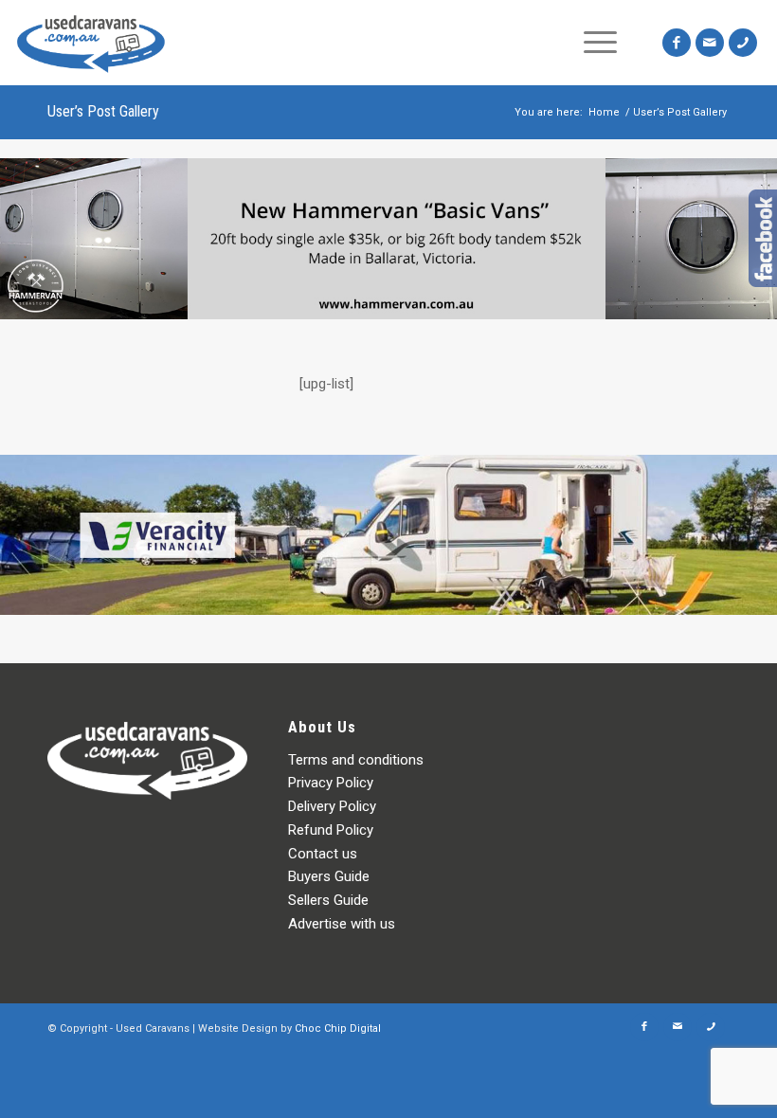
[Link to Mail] (710, 42)
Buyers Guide (329, 876)
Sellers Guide (328, 900)
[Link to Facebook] (676, 42)
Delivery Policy (332, 806)
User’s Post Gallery (103, 111)
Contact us (322, 853)
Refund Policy (330, 829)
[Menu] (600, 42)
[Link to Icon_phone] (743, 42)
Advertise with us (341, 923)
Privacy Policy (330, 782)
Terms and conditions (356, 759)
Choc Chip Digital (338, 1028)
